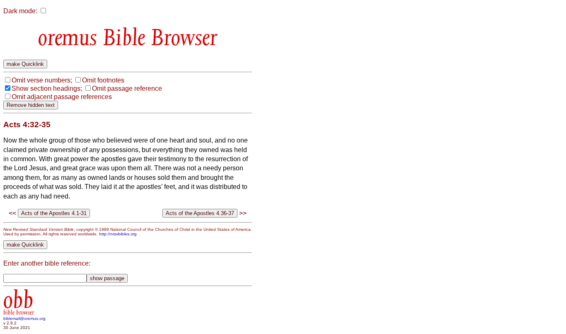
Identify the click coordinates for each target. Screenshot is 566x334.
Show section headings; (47, 88)
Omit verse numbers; (42, 80)
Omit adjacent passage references (62, 96)
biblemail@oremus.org (24, 318)
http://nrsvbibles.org (118, 234)
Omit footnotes (103, 80)
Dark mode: (20, 11)
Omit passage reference (127, 88)
